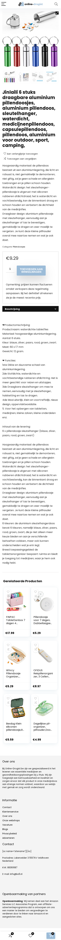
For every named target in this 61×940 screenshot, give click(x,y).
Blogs (5, 829)
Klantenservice (10, 811)
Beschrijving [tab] (12, 309)
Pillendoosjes (19, 246)
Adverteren (8, 837)
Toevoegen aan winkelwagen (31, 270)
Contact (7, 807)
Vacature (7, 824)
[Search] (56, 4)
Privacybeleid (9, 833)
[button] (57, 13)
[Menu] (4, 4)
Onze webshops (11, 820)
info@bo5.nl (16, 874)
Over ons (7, 816)
